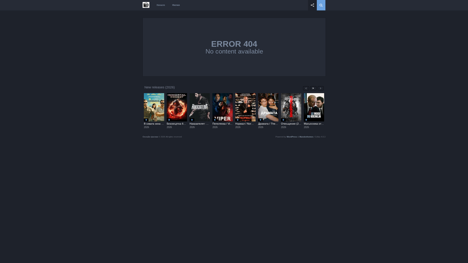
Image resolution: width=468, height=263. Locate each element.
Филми (176, 5)
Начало (161, 5)
